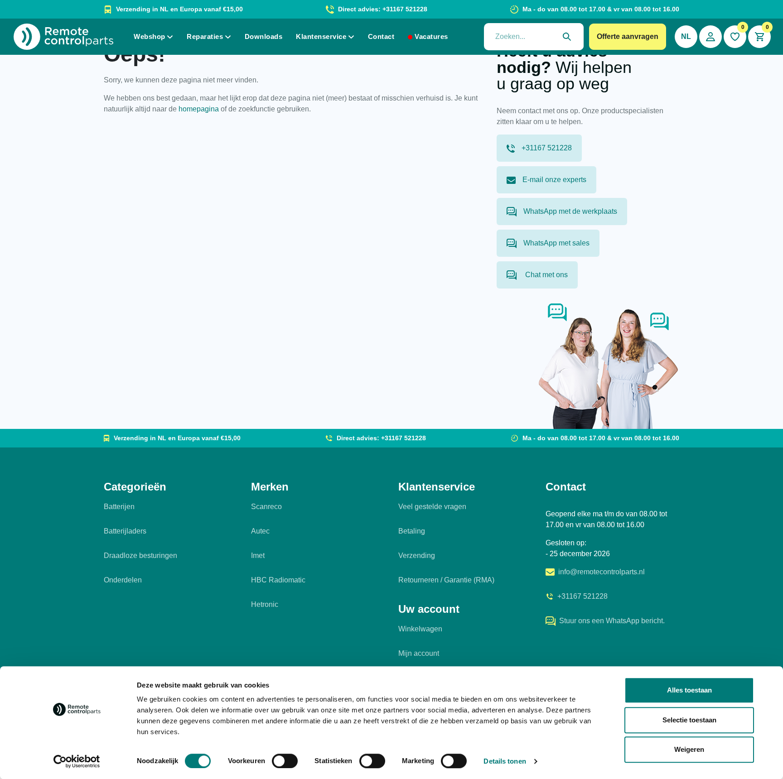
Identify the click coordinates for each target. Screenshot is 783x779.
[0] (735, 36)
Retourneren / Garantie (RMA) (446, 580)
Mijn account (418, 653)
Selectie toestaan (689, 720)
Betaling (411, 531)
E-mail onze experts (554, 179)
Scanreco (266, 506)
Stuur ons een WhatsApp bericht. (612, 621)
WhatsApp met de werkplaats (570, 211)
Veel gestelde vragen (432, 506)
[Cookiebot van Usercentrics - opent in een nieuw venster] (76, 761)
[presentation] (534, 36)
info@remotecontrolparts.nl (601, 572)
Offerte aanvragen (627, 36)
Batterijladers (125, 531)
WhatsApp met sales (556, 243)
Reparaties (205, 36)
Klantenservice (321, 36)
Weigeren (689, 749)
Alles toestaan (689, 690)
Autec (260, 531)
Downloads (264, 36)
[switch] (285, 761)
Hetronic (264, 604)
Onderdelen (123, 580)
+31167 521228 (547, 148)
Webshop (149, 36)
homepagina (199, 109)
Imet (258, 555)
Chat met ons (545, 275)
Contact (381, 36)
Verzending (416, 555)
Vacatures (431, 36)
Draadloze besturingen (140, 555)
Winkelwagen (420, 629)
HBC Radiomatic (278, 580)
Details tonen (504, 761)
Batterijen (119, 506)
